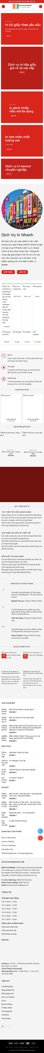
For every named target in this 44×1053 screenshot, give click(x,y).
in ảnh (30, 261)
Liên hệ (31, 1047)
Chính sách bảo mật (9, 930)
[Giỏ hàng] (40, 6)
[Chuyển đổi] (41, 845)
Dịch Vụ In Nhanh (8, 997)
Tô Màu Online (7, 1008)
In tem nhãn (9, 144)
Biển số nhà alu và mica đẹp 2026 (33, 453)
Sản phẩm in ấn (7, 849)
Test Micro (5, 1015)
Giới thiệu (9, 1047)
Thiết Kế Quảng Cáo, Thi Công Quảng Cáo (17, 853)
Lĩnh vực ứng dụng (8, 845)
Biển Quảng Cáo (8, 993)
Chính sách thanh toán (10, 927)
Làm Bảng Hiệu (7, 986)
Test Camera (6, 1018)
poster (5, 264)
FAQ (37, 1047)
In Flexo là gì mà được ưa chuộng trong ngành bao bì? (11, 672)
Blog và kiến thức (21, 1047)
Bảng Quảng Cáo (8, 990)
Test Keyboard (7, 1011)
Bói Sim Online (7, 1004)
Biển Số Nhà (33, 450)
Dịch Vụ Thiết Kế (8, 841)
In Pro (4, 1001)
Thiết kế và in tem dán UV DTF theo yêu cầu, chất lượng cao (32, 673)
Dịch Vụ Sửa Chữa (9, 838)
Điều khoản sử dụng (9, 934)
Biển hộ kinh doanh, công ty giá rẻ (11, 452)
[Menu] (3, 6)
